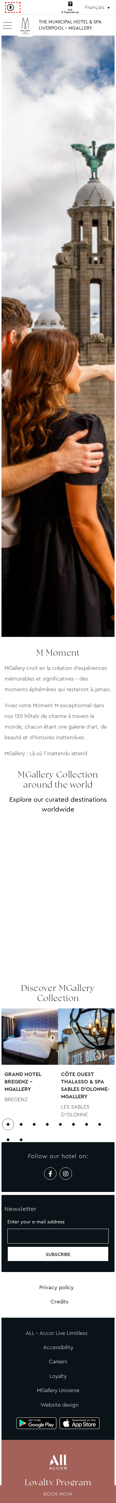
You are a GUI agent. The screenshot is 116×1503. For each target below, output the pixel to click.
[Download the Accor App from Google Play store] (36, 1423)
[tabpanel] (58, 336)
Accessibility (58, 1347)
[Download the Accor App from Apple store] (79, 1423)
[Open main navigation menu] (7, 25)
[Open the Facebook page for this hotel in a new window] (50, 1173)
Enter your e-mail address (36, 1222)
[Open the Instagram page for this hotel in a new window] (65, 1173)
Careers (58, 1361)
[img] (25, 28)
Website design (59, 1405)
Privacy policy (56, 1287)
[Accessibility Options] (13, 7)
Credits (59, 1302)
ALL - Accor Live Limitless (56, 1333)
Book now (57, 1494)
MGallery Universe (58, 1390)
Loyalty (58, 1376)
